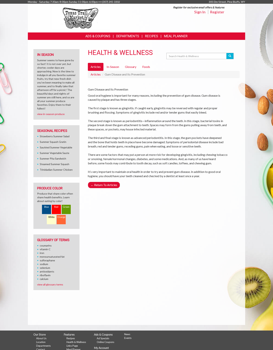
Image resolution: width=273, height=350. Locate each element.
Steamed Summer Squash (54, 164)
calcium (44, 278)
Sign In (199, 12)
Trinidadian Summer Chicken (56, 169)
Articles (96, 74)
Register (217, 12)
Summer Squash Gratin (53, 141)
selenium (45, 267)
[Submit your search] (230, 56)
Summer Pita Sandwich (53, 158)
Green (66, 207)
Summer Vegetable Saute (54, 153)
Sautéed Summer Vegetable (56, 147)
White (51, 217)
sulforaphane (47, 260)
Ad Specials (103, 338)
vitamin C (45, 249)
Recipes (151, 36)
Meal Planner (176, 36)
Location (41, 342)
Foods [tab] (146, 66)
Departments (43, 345)
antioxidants (47, 271)
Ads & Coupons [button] (97, 36)
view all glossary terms (50, 284)
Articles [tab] (96, 66)
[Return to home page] (81, 17)
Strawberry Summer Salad (54, 136)
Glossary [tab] (130, 66)
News (127, 334)
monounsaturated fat (52, 256)
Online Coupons (105, 342)
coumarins (46, 245)
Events (127, 337)
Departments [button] (127, 36)
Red (56, 207)
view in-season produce (51, 114)
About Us (41, 338)
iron (42, 252)
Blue (46, 207)
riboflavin (45, 275)
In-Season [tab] (113, 66)
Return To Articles (104, 185)
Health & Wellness (76, 342)
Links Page (72, 345)
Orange (61, 217)
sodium (44, 264)
